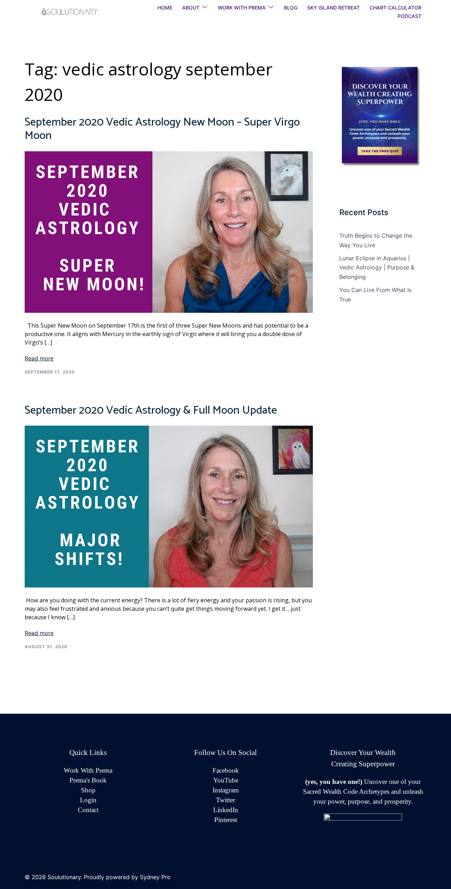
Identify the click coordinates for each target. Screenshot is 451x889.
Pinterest (225, 819)
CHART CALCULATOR (395, 8)
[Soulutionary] (77, 11)
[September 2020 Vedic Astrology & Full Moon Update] (169, 506)
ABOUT (190, 8)
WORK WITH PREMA (242, 8)
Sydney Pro (155, 877)
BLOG (290, 8)
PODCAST (409, 16)
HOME (164, 8)
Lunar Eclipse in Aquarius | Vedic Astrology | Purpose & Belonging (376, 268)
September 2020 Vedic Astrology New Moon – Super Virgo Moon (162, 129)
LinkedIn (225, 810)
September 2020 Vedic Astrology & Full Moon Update (151, 410)
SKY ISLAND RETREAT (333, 8)
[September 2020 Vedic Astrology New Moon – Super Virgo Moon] (169, 231)
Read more (39, 358)
